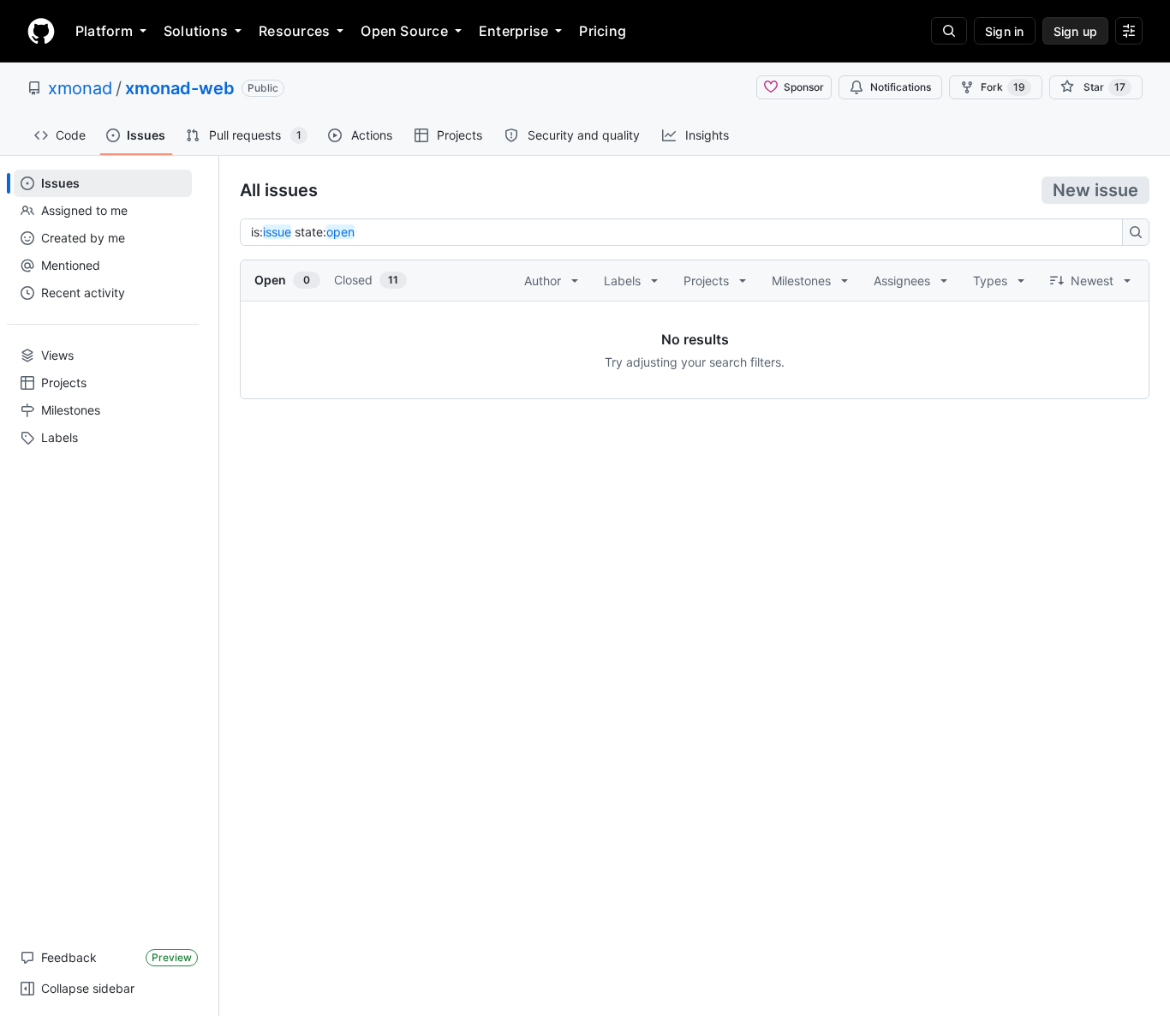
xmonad (80, 88)
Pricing (602, 30)
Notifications (900, 87)
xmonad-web (180, 88)
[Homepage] (41, 31)
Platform (104, 30)
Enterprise (513, 30)
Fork (1003, 87)
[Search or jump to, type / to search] (949, 31)
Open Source (404, 30)
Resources (294, 30)
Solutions (196, 30)
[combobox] (686, 232)
